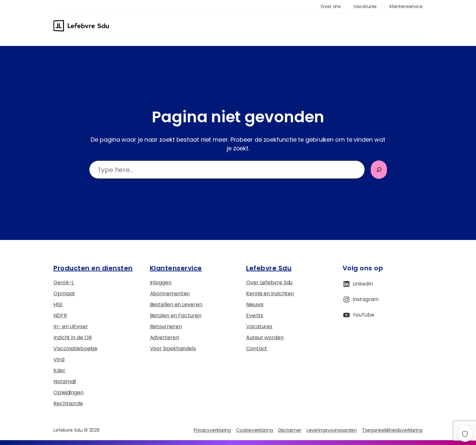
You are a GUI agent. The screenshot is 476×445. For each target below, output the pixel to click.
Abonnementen (170, 293)
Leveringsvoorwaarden (332, 430)
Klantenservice (176, 268)
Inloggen (161, 282)
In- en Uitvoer (70, 326)
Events (254, 315)
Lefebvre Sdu (268, 268)
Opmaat (64, 293)
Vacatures (259, 326)
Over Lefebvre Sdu (269, 282)
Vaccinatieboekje (75, 348)
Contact (256, 348)
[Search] (379, 169)
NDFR (60, 315)
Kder (59, 370)
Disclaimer (289, 430)
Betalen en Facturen (175, 315)
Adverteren (164, 337)
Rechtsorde (68, 403)
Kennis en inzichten (270, 293)
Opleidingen (68, 392)
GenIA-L (63, 282)
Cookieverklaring (254, 430)
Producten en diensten (93, 268)
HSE (58, 304)
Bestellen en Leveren (176, 304)
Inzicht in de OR (72, 337)
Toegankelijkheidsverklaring (392, 430)
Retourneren (166, 326)
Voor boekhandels (173, 348)
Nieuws (254, 304)
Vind (58, 359)
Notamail (64, 381)
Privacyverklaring (212, 430)
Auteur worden (265, 337)
